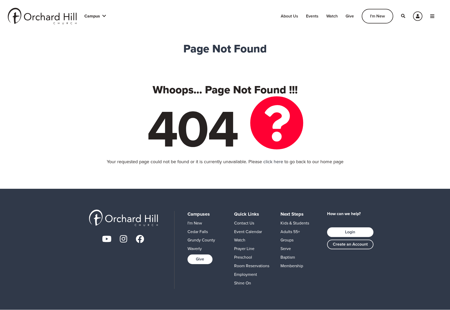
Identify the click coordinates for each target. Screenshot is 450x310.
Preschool (243, 257)
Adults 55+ (290, 232)
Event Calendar (248, 232)
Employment (245, 274)
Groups (286, 240)
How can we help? (344, 214)
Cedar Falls (198, 232)
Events (312, 16)
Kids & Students (294, 223)
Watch (332, 16)
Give (350, 16)
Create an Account (350, 244)
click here (273, 161)
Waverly (195, 249)
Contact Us (244, 223)
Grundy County (201, 240)
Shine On (242, 283)
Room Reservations (251, 266)
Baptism (287, 257)
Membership (291, 266)
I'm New (377, 16)
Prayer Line (244, 249)
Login (350, 232)
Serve (285, 249)
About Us (289, 16)
